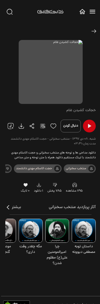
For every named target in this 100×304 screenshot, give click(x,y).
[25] (42, 126)
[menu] (92, 12)
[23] (21, 126)
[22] (10, 126)
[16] (26, 185)
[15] (53, 126)
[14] (7, 168)
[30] (9, 11)
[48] (93, 31)
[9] (75, 185)
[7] (91, 168)
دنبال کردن (70, 126)
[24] (32, 126)
